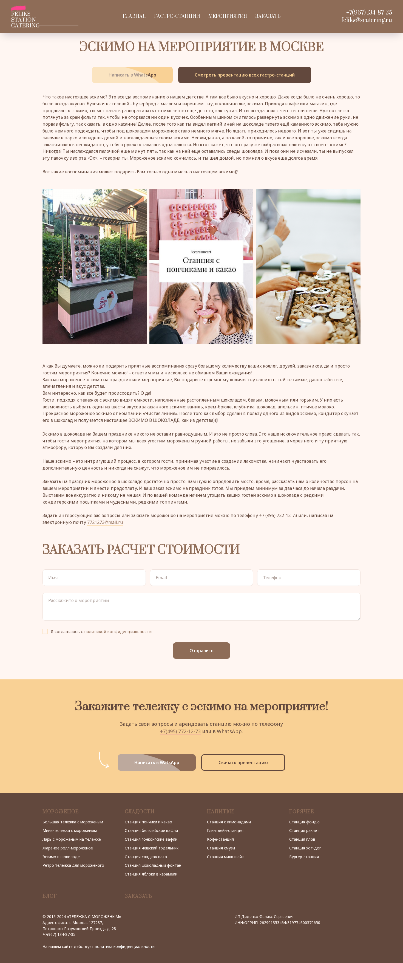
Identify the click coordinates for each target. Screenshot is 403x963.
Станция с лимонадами (229, 821)
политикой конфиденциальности (118, 631)
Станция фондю (304, 821)
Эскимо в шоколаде (61, 856)
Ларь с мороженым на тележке (71, 839)
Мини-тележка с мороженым (69, 830)
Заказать (267, 16)
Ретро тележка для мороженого (73, 865)
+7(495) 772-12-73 (180, 731)
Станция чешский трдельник (151, 848)
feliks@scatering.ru (366, 20)
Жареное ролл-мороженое (67, 848)
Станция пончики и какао (148, 821)
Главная (134, 16)
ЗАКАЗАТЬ (138, 896)
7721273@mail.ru (105, 522)
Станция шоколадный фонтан (153, 865)
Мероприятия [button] (227, 16)
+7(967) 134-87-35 (369, 12)
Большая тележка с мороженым (72, 821)
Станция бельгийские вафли (151, 830)
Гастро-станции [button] (177, 16)
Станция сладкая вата (146, 856)
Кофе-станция (220, 839)
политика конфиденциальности (125, 946)
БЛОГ (49, 896)
